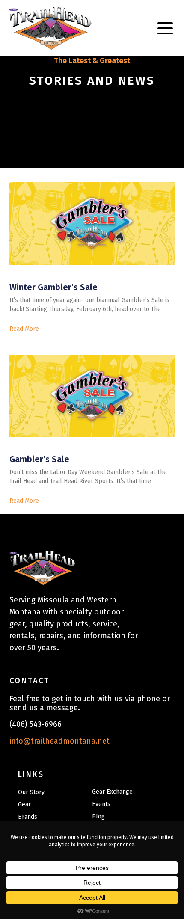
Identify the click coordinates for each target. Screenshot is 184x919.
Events (101, 804)
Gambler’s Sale (39, 459)
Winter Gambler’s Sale (53, 287)
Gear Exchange (112, 791)
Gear (24, 804)
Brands (27, 817)
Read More (24, 328)
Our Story (31, 792)
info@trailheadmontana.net (59, 741)
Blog (98, 816)
